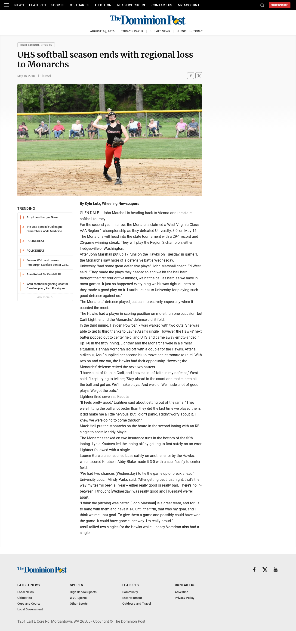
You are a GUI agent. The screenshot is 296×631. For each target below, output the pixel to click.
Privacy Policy (184, 598)
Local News (25, 592)
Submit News (160, 31)
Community (130, 592)
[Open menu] (7, 5)
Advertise (181, 592)
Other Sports (79, 603)
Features (37, 5)
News (19, 5)
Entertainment (132, 598)
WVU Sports (78, 598)
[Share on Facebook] (190, 75)
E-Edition (103, 5)
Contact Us (161, 5)
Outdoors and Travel (136, 603)
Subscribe (279, 5)
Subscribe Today (190, 31)
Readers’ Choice (131, 5)
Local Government (30, 609)
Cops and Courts (28, 603)
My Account (189, 5)
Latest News (28, 585)
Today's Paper (132, 31)
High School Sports (36, 45)
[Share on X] (199, 75)
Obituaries (79, 5)
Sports (57, 5)
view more (43, 297)
